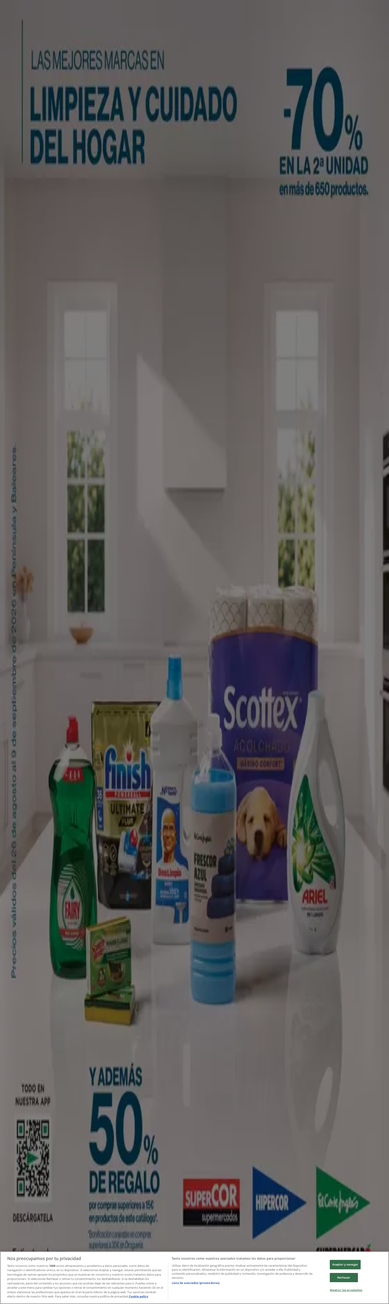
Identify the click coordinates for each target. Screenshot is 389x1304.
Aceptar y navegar (345, 1264)
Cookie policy (138, 1296)
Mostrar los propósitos (346, 1290)
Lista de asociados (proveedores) (195, 1283)
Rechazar (343, 1277)
